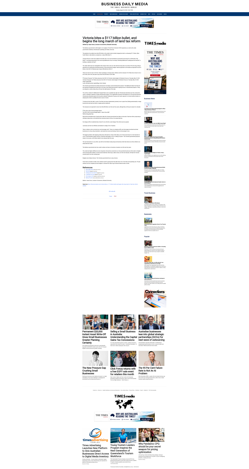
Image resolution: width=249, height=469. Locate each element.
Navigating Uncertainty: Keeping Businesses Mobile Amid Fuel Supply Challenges (154, 168)
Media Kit (146, 390)
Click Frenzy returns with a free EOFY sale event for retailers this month (123, 371)
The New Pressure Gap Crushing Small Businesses (94, 371)
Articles (153, 14)
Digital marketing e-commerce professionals (111, 390)
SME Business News (113, 14)
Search (165, 14)
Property (106, 14)
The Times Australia (152, 390)
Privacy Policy (131, 390)
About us (100, 390)
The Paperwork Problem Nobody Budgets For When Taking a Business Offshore (154, 109)
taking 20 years (119, 136)
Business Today (143, 14)
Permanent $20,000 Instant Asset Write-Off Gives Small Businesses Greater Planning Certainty (94, 337)
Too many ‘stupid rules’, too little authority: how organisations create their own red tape (153, 263)
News (149, 14)
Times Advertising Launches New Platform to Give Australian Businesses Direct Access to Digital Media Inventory (95, 451)
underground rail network (133, 60)
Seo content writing (124, 390)
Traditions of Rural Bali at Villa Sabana (152, 203)
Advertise (137, 390)
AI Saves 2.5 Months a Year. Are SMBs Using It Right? (155, 123)
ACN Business (159, 14)
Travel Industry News (134, 14)
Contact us (95, 390)
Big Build (88, 171)
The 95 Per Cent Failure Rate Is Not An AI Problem (150, 371)
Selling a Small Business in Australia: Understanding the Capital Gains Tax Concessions (123, 335)
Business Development (123, 14)
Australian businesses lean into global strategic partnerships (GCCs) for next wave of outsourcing (152, 335)
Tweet (110, 196)
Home (94, 14)
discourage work (105, 129)
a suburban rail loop (91, 62)
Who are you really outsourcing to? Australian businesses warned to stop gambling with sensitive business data (154, 138)
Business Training (85, 463)
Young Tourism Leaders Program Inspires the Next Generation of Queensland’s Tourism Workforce (122, 451)
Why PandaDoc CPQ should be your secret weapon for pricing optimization (150, 448)
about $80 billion (106, 55)
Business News (100, 14)
